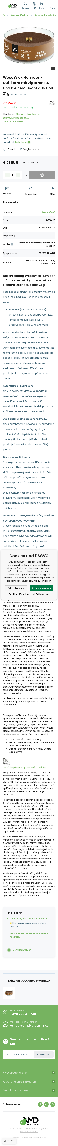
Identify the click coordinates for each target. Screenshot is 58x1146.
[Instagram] (52, 1104)
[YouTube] (46, 1104)
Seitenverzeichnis (29, 1131)
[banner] (12, 6)
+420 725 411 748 (23, 1014)
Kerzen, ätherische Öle (45, 15)
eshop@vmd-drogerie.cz (29, 1025)
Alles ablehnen (16, 588)
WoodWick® (11, 121)
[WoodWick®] (52, 112)
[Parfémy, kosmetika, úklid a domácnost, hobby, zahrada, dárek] (4, 15)
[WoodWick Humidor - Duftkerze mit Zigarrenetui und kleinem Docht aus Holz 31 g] (9, 993)
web (21, 121)
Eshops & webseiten (22, 1137)
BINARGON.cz (39, 1137)
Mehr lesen (21, 142)
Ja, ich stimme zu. (42, 588)
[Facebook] (40, 1104)
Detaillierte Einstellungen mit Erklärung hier (29, 594)
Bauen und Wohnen (20, 15)
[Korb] (41, 6)
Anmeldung (44, 1054)
